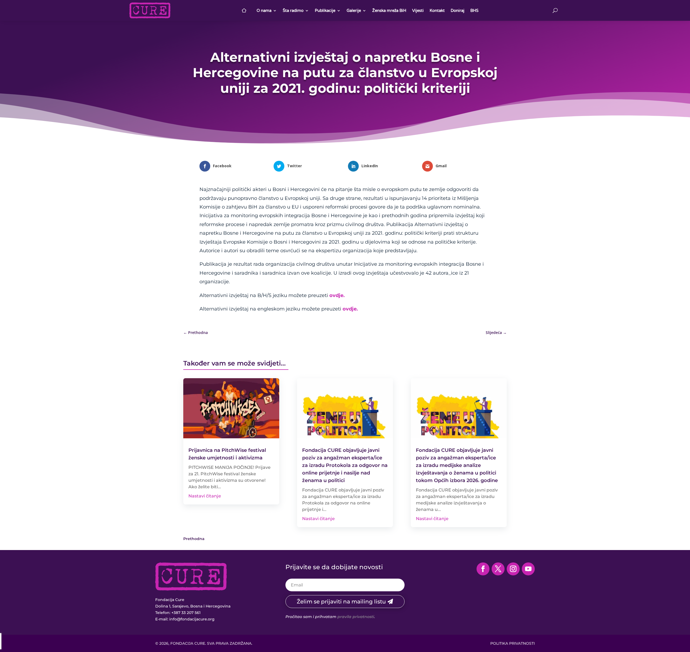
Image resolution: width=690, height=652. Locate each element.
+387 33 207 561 (186, 612)
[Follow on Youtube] (528, 568)
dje (353, 309)
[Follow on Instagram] (513, 568)
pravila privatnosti (355, 616)
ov (346, 309)
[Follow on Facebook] (483, 568)
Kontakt (437, 10)
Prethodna (194, 538)
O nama (264, 10)
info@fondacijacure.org (192, 619)
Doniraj (457, 10)
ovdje (336, 295)
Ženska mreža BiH (389, 10)
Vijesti (418, 10)
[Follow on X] (498, 568)
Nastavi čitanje (204, 496)
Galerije (354, 10)
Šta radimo (293, 10)
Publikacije (325, 10)
